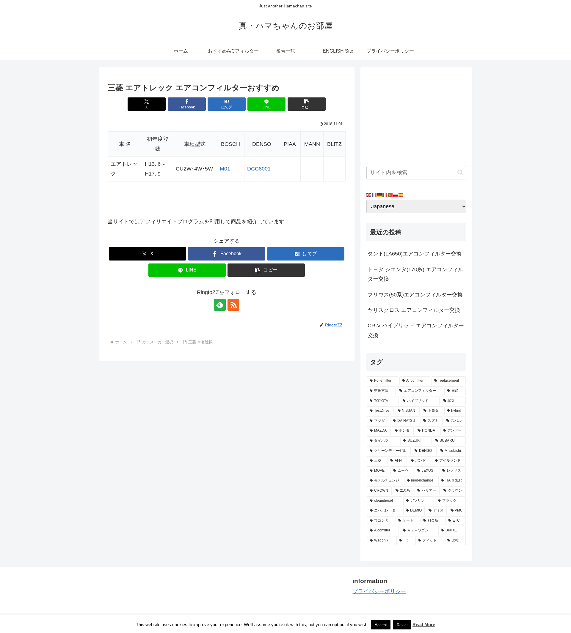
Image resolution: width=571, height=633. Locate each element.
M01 (225, 169)
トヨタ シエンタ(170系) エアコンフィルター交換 (415, 274)
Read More (423, 624)
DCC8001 (259, 169)
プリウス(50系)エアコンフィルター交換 (415, 295)
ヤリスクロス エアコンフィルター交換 (414, 310)
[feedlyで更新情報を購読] (220, 305)
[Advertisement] (416, 114)
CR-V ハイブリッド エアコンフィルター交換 (416, 330)
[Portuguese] (390, 195)
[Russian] (396, 195)
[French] (374, 195)
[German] (379, 195)
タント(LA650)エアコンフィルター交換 (415, 254)
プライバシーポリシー (379, 591)
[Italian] (385, 195)
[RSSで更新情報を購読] (233, 305)
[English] (369, 195)
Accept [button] (381, 625)
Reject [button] (402, 625)
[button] (307, 104)
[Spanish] (401, 195)
